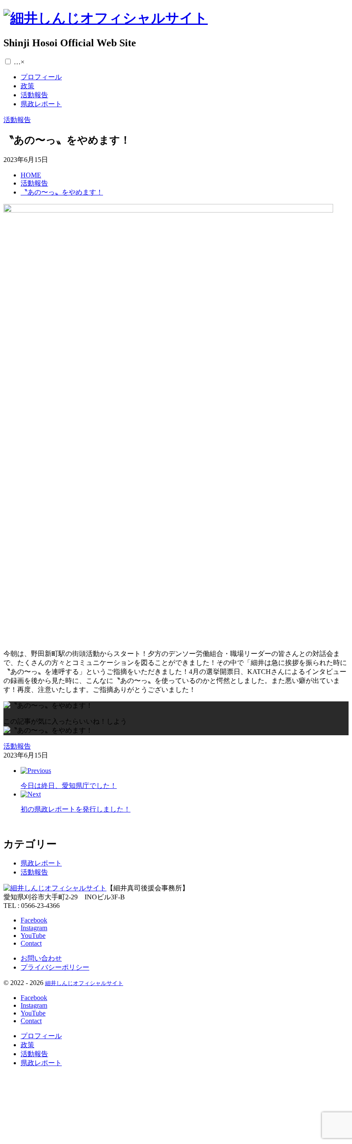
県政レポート (41, 863)
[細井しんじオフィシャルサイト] (105, 18)
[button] (8, 61)
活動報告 (34, 872)
